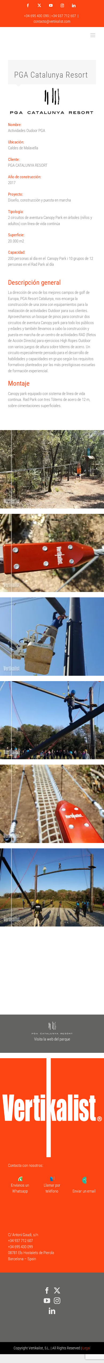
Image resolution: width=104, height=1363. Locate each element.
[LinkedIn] (52, 1311)
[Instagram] (57, 1300)
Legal (86, 1348)
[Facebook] (47, 1290)
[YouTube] (47, 1300)
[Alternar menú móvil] (93, 35)
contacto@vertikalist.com (52, 21)
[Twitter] (57, 1290)
